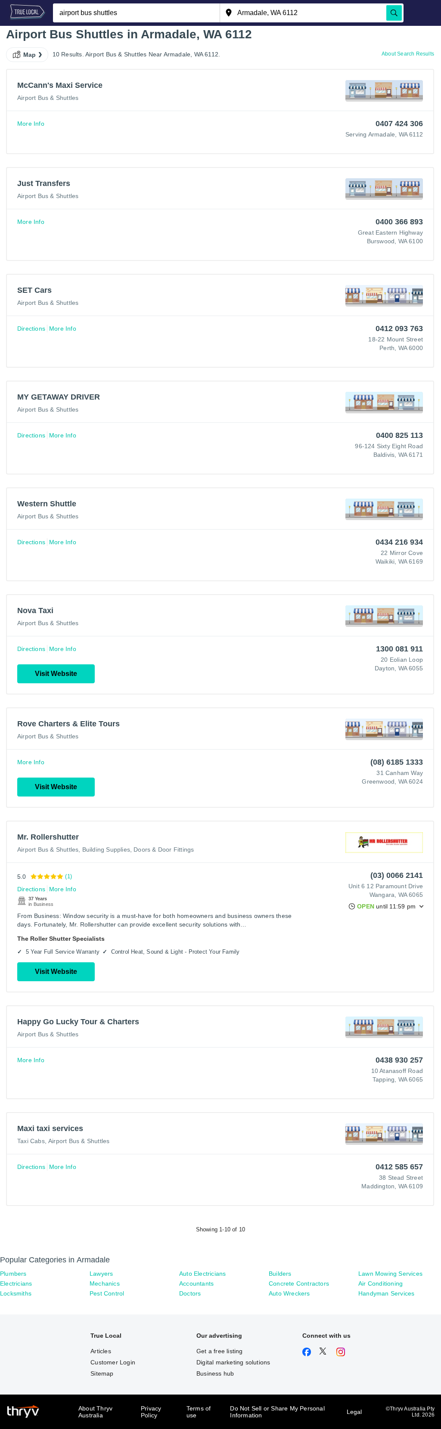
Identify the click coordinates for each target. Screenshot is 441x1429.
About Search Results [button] (408, 54)
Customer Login (112, 1362)
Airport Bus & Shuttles (47, 97)
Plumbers (13, 1273)
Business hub (215, 1373)
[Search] (394, 13)
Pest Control (107, 1293)
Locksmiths (15, 1293)
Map (29, 54)
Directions (31, 328)
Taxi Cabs (31, 1141)
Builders (280, 1273)
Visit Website (56, 673)
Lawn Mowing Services (390, 1273)
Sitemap (101, 1373)
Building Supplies (106, 849)
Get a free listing (219, 1351)
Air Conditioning (380, 1283)
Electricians (16, 1283)
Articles (100, 1351)
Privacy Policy (151, 1412)
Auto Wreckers (289, 1293)
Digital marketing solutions (233, 1362)
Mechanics (105, 1283)
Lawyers (101, 1273)
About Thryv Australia (95, 1412)
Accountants (196, 1283)
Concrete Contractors (299, 1283)
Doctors (190, 1293)
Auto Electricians (202, 1273)
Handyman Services (386, 1293)
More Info (30, 123)
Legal (354, 1411)
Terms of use (198, 1412)
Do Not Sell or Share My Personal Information (277, 1412)
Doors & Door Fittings (164, 849)
